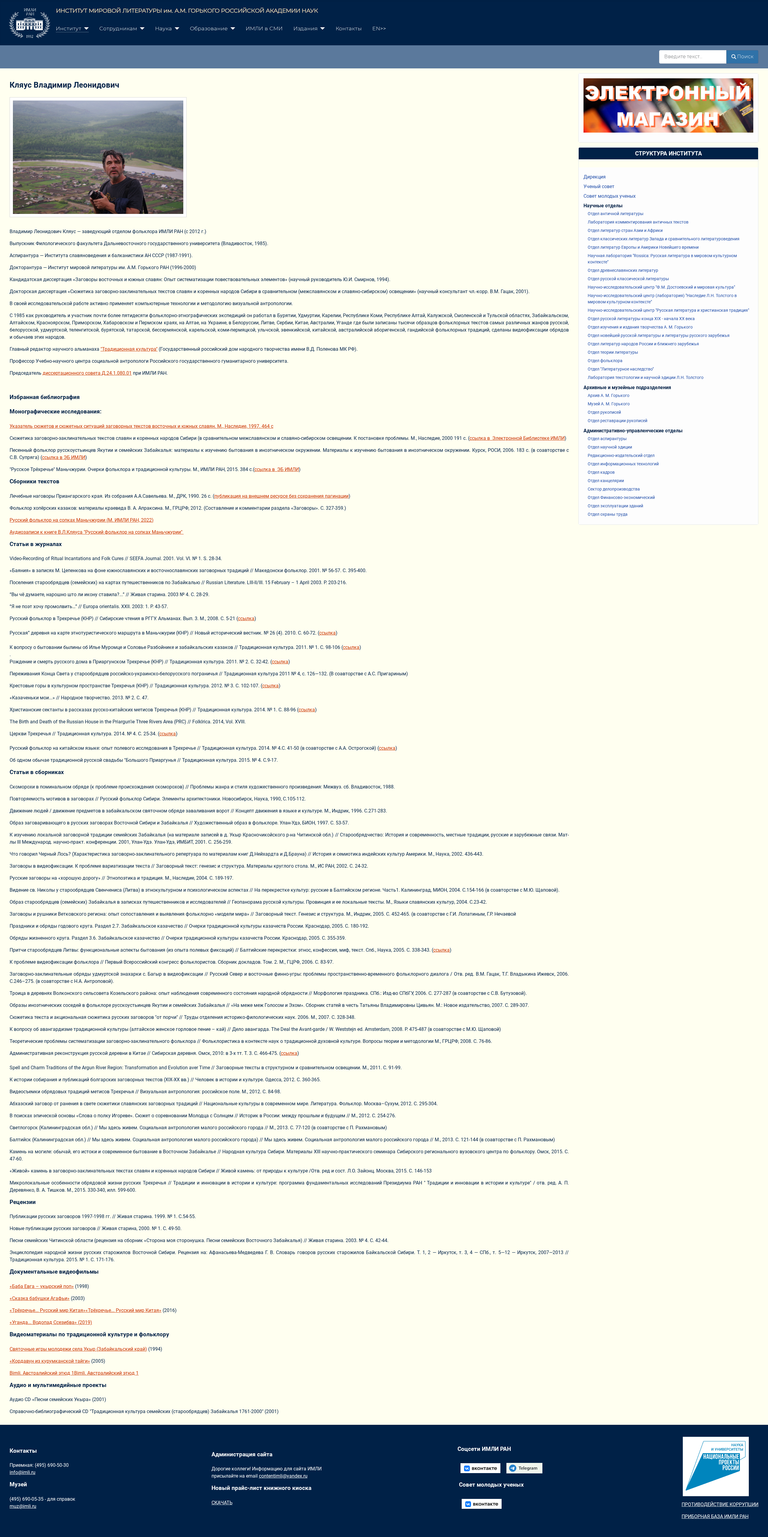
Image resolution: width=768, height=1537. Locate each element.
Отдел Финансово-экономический (621, 497)
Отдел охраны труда (608, 514)
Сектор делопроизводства (614, 489)
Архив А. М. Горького (608, 395)
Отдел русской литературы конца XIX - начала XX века (641, 318)
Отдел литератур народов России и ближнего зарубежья (643, 343)
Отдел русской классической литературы (628, 278)
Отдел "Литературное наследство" (621, 369)
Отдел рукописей (604, 412)
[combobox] (693, 57)
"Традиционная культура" (129, 349)
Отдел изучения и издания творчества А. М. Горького (640, 327)
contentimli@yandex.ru (283, 1476)
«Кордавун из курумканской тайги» (50, 1361)
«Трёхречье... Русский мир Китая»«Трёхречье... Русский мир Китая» (85, 1310)
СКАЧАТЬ (222, 1502)
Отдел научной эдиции (610, 447)
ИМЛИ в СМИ (264, 28)
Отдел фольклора (605, 360)
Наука (163, 28)
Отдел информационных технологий (623, 463)
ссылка (246, 618)
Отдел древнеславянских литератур (623, 270)
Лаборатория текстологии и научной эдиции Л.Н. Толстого (646, 377)
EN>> (379, 28)
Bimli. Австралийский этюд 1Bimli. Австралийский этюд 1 (74, 1373)
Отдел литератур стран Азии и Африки (625, 230)
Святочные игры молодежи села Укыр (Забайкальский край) (78, 1349)
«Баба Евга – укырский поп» (42, 1286)
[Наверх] (757, 1526)
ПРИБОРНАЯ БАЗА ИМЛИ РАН (715, 1516)
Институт (68, 28)
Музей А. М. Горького (609, 403)
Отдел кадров (601, 472)
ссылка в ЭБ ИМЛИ (63, 457)
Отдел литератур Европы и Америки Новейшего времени (643, 247)
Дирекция (595, 177)
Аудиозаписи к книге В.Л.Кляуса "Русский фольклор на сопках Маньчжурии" (97, 532)
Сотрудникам (118, 28)
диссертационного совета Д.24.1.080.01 (87, 373)
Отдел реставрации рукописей (617, 420)
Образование (209, 28)
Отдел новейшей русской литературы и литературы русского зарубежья (659, 335)
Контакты (349, 28)
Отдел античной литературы (616, 213)
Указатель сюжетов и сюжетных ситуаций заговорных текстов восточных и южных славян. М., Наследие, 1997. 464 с (141, 426)
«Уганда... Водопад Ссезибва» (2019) (51, 1322)
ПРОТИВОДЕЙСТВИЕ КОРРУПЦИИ (720, 1504)
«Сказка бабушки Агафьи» (40, 1298)
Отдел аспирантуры (607, 438)
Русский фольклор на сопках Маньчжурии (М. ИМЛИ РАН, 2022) (82, 520)
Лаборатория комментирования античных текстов (638, 222)
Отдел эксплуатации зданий (615, 505)
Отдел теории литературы (613, 352)
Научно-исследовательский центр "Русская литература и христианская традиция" (668, 310)
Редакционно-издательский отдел (621, 455)
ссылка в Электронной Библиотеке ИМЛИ (517, 438)
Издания (305, 28)
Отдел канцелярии (606, 480)
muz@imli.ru (23, 1506)
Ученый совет (599, 186)
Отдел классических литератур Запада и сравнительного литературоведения (664, 238)
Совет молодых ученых (610, 196)
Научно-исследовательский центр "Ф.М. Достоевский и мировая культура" (661, 287)
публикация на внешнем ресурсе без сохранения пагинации (281, 496)
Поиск (745, 56)
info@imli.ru (22, 1472)
